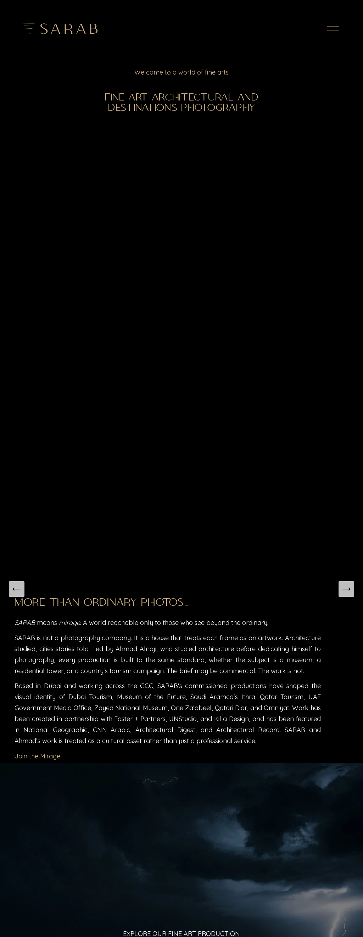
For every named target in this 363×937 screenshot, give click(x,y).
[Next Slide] (346, 589)
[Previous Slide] (16, 589)
